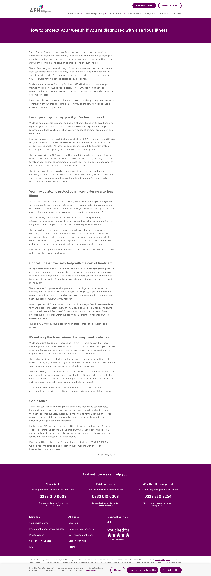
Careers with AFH (77, 541)
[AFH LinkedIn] (111, 522)
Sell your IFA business (40, 541)
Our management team (80, 535)
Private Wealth (36, 535)
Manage (117, 570)
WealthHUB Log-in (144, 5)
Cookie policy (90, 570)
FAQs (32, 547)
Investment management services (46, 529)
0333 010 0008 (53, 496)
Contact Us (73, 523)
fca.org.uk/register (162, 560)
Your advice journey (39, 523)
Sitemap (72, 547)
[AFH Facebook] (108, 522)
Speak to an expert (170, 5)
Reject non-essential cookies (142, 570)
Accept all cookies (171, 570)
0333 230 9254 (157, 496)
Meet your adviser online (81, 529)
